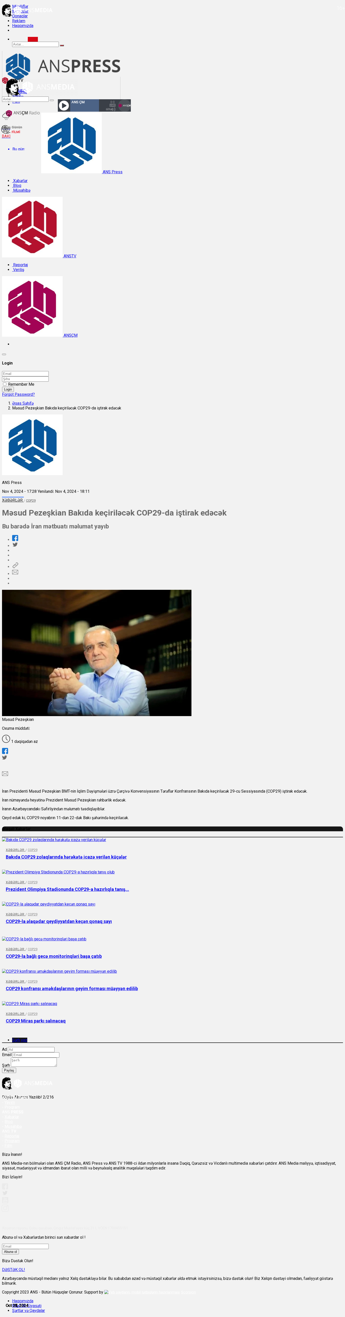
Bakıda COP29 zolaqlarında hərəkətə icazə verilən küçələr (66, 857)
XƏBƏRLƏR (13, 500)
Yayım (10, 1102)
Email (7, 1054)
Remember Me (21, 384)
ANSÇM (70, 335)
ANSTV (69, 256)
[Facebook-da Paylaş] (15, 539)
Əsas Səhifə (23, 403)
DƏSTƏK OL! (13, 1269)
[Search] (33, 39)
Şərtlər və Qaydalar (28, 1310)
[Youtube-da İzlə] (5, 1202)
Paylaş (9, 1070)
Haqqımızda (22, 25)
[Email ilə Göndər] (15, 573)
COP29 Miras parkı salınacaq (36, 1020)
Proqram (12, 1140)
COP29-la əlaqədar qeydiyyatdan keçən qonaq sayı (59, 921)
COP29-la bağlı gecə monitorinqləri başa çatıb (54, 956)
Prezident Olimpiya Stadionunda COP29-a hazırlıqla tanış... (67, 889)
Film (8, 1145)
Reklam (18, 20)
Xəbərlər (20, 180)
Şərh (6, 1065)
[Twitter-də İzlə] (5, 1194)
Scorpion (188, 1292)
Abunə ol (10, 1252)
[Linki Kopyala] (15, 566)
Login (8, 389)
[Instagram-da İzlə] (5, 1210)
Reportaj (20, 264)
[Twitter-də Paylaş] (15, 545)
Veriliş (18, 269)
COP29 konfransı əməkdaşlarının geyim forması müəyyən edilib (72, 988)
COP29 (31, 500)
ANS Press (112, 171)
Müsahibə (21, 190)
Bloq (16, 185)
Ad (4, 1049)
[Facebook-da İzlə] (5, 1188)
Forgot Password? (18, 394)
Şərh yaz (19, 1040)
